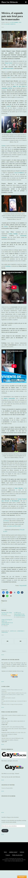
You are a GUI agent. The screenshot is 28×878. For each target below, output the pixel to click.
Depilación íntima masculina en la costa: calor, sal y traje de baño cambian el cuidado (13, 733)
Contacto (8, 855)
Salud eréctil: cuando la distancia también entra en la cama (13, 693)
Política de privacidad (17, 855)
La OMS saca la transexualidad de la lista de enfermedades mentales (19, 614)
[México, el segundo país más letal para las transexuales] (14, 31)
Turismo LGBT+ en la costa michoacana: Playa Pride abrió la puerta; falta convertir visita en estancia (13, 727)
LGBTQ (8, 106)
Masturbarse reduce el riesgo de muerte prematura (12, 704)
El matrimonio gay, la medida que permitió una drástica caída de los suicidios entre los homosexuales (20, 641)
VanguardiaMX (23, 585)
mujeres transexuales (8, 68)
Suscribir (5, 830)
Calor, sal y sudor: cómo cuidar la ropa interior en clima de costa (13, 722)
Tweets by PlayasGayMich (7, 788)
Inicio (2, 699)
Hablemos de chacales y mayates (8, 697)
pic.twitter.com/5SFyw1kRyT (14, 526)
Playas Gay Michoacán (9, 2)
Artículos (22, 852)
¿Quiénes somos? (13, 852)
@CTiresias (6, 520)
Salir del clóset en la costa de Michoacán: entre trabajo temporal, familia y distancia (12, 739)
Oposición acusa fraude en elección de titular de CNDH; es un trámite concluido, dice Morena (7, 641)
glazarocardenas (10, 24)
